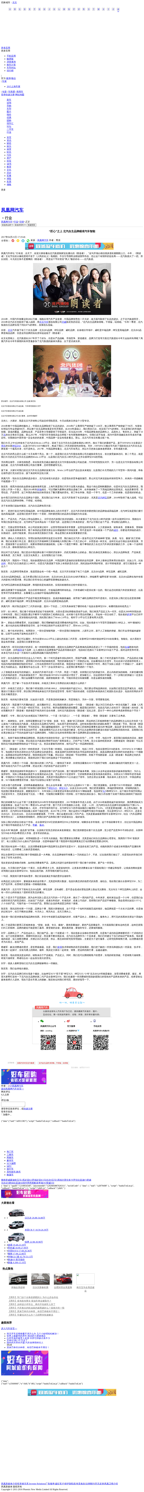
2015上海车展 (13, 86)
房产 (9, 158)
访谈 (21, 222)
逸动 (41, 825)
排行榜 (10, 70)
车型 (9, 108)
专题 (4, 91)
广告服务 (50, 1483)
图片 (9, 111)
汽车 (9, 155)
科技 (9, 161)
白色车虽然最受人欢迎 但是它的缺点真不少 (28, 1338)
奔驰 (39, 489)
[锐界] (16, 1242)
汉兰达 (28, 1218)
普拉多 (67, 1180)
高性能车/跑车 (14, 1172)
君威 (8, 1180)
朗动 (11, 1183)
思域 (34, 1180)
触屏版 (10, 59)
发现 (59, 947)
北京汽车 (43, 322)
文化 (9, 170)
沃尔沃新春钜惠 (40, 1287)
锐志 (62, 1180)
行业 (9, 132)
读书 (9, 164)
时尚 (9, 152)
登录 (3, 94)
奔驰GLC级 (13, 1256)
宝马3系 (21, 1180)
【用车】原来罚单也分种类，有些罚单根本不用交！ (34, 1311)
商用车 (19, 91)
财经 (9, 143)
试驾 (9, 103)
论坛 (9, 126)
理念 (3, 446)
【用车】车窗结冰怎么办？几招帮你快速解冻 (30, 1315)
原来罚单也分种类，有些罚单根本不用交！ (28, 1347)
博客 (9, 178)
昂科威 (11, 1248)
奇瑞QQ (42, 1183)
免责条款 (80, 1483)
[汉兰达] (16, 1218)
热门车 (10, 1151)
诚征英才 (59, 1483)
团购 (9, 120)
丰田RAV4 (13, 1251)
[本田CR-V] (16, 1230)
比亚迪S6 (18, 1183)
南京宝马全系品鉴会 (85, 1289)
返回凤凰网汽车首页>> (12, 1089)
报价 (9, 114)
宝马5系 (56, 1180)
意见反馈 (99, 1483)
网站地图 (19, 94)
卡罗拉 (74, 1180)
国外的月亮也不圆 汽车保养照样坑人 (25, 1342)
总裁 (64, 322)
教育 (9, 167)
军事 (9, 176)
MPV (9, 1166)
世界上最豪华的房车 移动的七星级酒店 (26, 1336)
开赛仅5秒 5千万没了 (17, 1340)
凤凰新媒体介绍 (9, 1483)
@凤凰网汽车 (16, 1086)
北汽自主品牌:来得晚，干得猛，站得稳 (53, 1063)
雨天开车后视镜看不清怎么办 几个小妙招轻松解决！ (33, 1334)
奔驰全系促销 (18, 1287)
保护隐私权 (70, 1483)
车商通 (11, 91)
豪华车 (10, 1160)
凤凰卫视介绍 (111, 1483)
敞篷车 (10, 1175)
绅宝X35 (63, 788)
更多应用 (5, 48)
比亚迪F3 (82, 1180)
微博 (8, 78)
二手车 (10, 129)
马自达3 (5, 1183)
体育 (9, 149)
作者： (4, 1086)
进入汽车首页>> (9, 1328)
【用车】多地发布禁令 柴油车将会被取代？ (29, 1301)
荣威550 (50, 1183)
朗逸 (10, 1262)
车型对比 (11, 67)
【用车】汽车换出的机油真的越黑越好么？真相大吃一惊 (36, 1308)
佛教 (9, 184)
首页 (9, 137)
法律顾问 (90, 1483)
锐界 (27, 1242)
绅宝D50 (16, 446)
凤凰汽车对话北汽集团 (25, 1063)
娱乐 (9, 146)
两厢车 (10, 1157)
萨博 (129, 614)
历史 (9, 173)
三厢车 (10, 1154)
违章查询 (11, 62)
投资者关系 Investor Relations (31, 1483)
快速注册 (10, 94)
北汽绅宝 (102, 497)
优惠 (9, 117)
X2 (104, 791)
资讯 (9, 140)
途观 (10, 1245)
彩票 (9, 181)
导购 (9, 106)
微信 (13, 78)
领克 (20, 650)
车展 (4, 81)
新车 (9, 100)
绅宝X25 (53, 788)
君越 (89, 1180)
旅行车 (10, 1169)
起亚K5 (40, 1180)
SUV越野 (11, 1163)
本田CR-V (30, 1230)
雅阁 (3, 1180)
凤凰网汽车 (12, 209)
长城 (127, 647)
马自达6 (48, 1180)
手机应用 (11, 56)
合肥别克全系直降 (63, 1287)
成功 (116, 530)
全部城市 (118, 9)
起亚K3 (28, 1180)
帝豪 (35, 825)
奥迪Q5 (11, 1259)
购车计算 (11, 65)
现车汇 (10, 123)
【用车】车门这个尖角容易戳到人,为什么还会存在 (33, 1297)
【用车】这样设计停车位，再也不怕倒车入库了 (31, 1304)
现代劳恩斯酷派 (30, 1183)
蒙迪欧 (13, 1180)
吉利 (3, 563)
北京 (14, 2)
